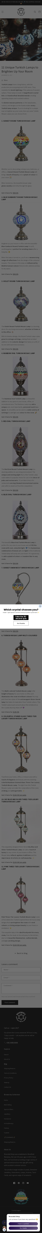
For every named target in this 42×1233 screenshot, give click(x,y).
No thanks (21, 623)
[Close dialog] (40, 606)
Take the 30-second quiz (21, 617)
